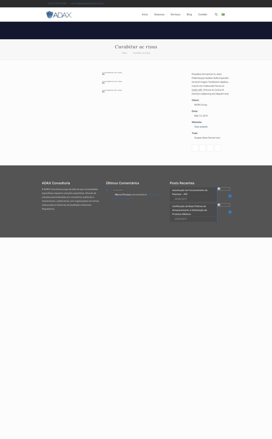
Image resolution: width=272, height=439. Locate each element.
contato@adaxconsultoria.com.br (87, 3)
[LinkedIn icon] (225, 3)
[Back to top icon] (257, 432)
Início (124, 53)
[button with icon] (195, 148)
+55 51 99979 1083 (57, 3)
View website (201, 126)
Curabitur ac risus (141, 53)
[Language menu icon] (223, 14)
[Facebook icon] (217, 3)
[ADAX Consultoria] (58, 14)
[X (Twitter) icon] (221, 3)
